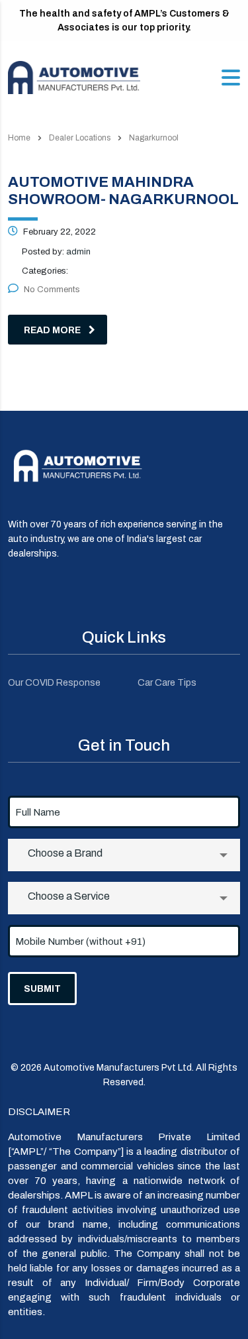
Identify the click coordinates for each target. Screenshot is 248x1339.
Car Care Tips (167, 683)
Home (19, 137)
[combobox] (124, 855)
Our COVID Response (54, 683)
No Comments (52, 289)
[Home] (74, 76)
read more (52, 330)
